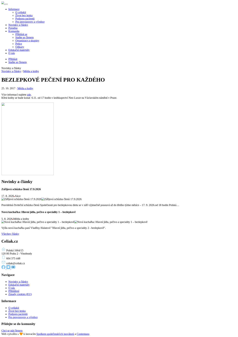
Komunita (13, 31)
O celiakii (20, 12)
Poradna (12, 28)
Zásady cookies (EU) (20, 294)
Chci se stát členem (11, 330)
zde (29, 94)
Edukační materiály (19, 49)
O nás (11, 53)
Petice (18, 43)
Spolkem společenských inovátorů (55, 333)
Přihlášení (13, 291)
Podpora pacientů (24, 18)
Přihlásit (12, 59)
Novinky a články (18, 24)
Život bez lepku (24, 15)
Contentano (83, 333)
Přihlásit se (21, 34)
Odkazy (19, 46)
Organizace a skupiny (27, 40)
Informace (14, 9)
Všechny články (10, 233)
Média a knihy (31, 71)
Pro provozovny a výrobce (30, 21)
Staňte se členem (24, 37)
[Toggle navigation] (6, 4)
